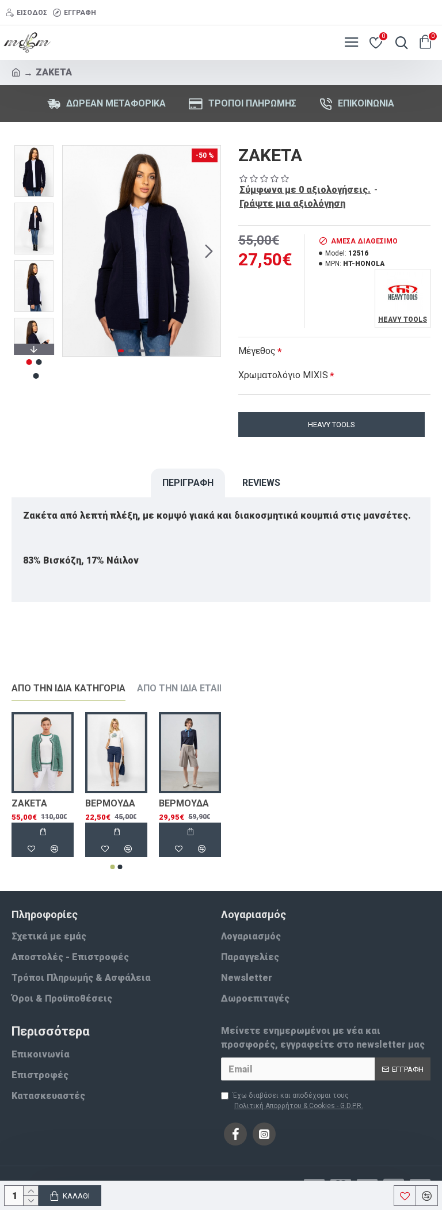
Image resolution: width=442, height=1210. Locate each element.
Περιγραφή (188, 482)
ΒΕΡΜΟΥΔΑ (110, 803)
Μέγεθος (257, 350)
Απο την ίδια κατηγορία (68, 688)
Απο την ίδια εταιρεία (188, 688)
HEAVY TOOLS (331, 424)
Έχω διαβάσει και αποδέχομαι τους (298, 1100)
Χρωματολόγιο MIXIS (283, 375)
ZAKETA (29, 803)
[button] (74, 250)
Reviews (261, 482)
